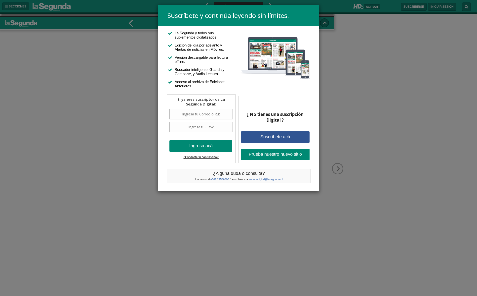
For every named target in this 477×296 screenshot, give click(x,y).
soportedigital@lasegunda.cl (265, 179)
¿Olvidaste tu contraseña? (201, 157)
